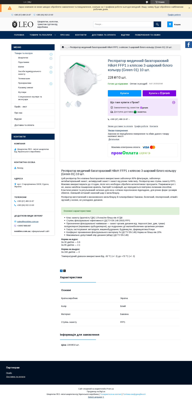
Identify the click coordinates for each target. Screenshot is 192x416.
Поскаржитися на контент (110, 394)
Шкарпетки (23, 58)
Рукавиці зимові (25, 87)
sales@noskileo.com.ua (27, 221)
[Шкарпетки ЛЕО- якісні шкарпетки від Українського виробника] (22, 27)
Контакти (80, 35)
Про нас (65, 35)
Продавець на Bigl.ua (96, 391)
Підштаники (23, 62)
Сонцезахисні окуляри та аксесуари (30, 98)
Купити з (154, 93)
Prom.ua (110, 389)
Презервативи (24, 83)
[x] (64, 271)
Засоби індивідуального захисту (29, 72)
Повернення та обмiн (147, 35)
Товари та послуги (41, 35)
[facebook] (61, 271)
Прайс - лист (20, 106)
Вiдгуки (125, 35)
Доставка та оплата (104, 35)
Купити (124, 93)
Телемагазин (24, 78)
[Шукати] (157, 24)
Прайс (9, 373)
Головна (19, 35)
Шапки (21, 67)
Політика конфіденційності (134, 394)
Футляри (22, 92)
